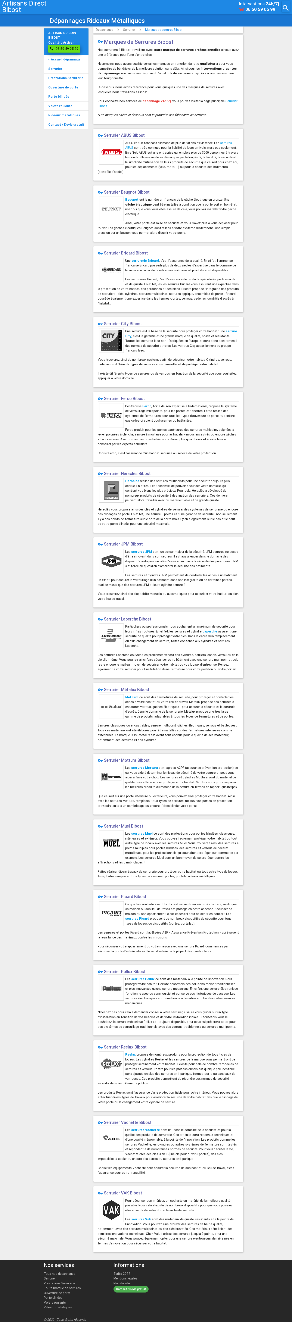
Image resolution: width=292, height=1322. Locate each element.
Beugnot (132, 199)
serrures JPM (141, 552)
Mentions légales (125, 1278)
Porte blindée (53, 1298)
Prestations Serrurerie (59, 1283)
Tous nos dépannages (59, 1274)
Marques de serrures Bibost (163, 30)
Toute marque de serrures (62, 1288)
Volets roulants (55, 1302)
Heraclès (132, 481)
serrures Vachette (145, 1130)
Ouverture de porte (57, 1293)
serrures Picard (137, 918)
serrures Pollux (143, 979)
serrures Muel (142, 833)
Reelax (130, 1054)
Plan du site (122, 1283)
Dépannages (104, 30)
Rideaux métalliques (58, 1307)
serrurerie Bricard (145, 261)
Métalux (131, 697)
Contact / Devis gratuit (131, 1289)
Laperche (209, 631)
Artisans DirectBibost (24, 6)
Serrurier (129, 30)
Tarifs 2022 (122, 1274)
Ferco (146, 406)
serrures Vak (141, 1219)
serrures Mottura (144, 768)
